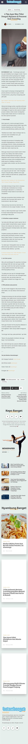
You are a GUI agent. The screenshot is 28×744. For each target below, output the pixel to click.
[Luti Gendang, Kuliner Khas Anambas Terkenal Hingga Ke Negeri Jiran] (5, 473)
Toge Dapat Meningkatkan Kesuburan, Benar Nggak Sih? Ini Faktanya (19, 480)
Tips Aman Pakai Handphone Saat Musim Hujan (12, 639)
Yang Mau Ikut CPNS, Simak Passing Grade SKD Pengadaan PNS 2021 (18, 497)
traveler (23, 379)
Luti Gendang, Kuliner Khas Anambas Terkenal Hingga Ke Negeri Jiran (18, 473)
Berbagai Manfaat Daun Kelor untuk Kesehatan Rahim (6, 396)
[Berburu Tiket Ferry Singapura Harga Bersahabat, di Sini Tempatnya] (5, 488)
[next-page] (15, 699)
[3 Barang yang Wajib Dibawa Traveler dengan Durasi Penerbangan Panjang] (14, 665)
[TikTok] (16, 416)
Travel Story (17, 9)
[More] (20, 388)
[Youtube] (20, 416)
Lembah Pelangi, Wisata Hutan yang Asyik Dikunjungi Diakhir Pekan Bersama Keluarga (22, 398)
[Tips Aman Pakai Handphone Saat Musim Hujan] (14, 619)
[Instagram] (12, 416)
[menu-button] (2, 2)
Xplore (9, 9)
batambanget (14, 363)
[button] (26, 2)
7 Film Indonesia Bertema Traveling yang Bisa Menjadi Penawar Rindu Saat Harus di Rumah (14, 592)
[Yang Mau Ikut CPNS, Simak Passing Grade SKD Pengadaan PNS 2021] (5, 497)
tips (18, 379)
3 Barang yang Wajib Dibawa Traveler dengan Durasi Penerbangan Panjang (14, 685)
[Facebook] (7, 416)
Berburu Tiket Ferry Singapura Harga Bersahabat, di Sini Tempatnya (16, 488)
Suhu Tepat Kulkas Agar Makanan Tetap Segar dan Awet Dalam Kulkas (18, 465)
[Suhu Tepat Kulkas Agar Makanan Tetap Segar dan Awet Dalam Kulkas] (5, 465)
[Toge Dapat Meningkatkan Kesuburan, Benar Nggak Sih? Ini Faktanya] (5, 480)
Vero (10, 24)
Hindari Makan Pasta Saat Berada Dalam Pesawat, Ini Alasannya (13, 545)
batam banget (17, 359)
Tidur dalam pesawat (11, 379)
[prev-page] (13, 699)
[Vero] (5, 24)
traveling (4, 381)
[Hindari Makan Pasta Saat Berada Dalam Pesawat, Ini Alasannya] (14, 526)
